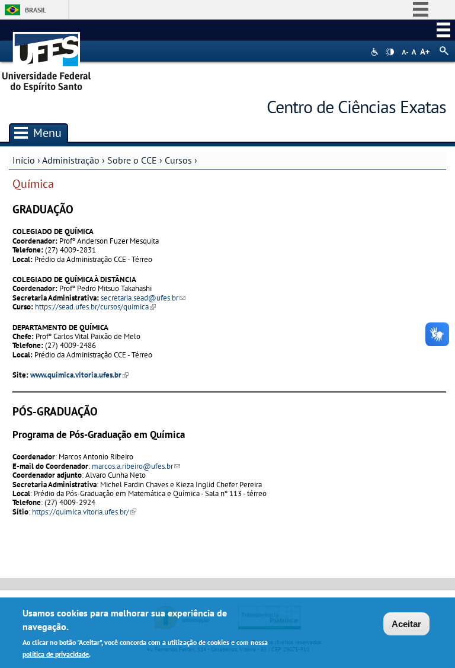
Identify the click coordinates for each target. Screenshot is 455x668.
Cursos (178, 160)
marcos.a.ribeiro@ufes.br (136, 466)
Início (23, 160)
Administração (71, 160)
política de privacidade (56, 654)
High (390, 52)
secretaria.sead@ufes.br (143, 298)
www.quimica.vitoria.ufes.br (79, 375)
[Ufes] (47, 58)
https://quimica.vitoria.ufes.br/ (84, 512)
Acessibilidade (375, 52)
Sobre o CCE (132, 160)
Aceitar (406, 624)
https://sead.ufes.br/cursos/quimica (95, 307)
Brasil (35, 9)
